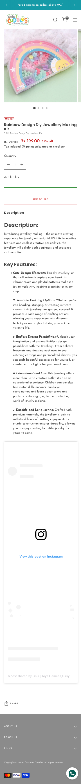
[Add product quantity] (22, 164)
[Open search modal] (55, 19)
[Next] (74, 5)
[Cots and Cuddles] (17, 20)
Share (14, 704)
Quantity (10, 155)
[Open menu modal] (74, 19)
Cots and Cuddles (34, 762)
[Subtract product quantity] (8, 164)
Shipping (28, 146)
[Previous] (7, 5)
